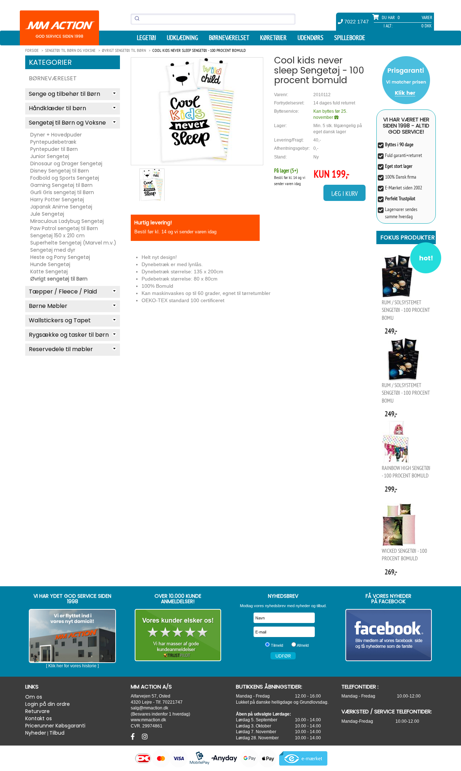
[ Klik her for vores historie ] (72, 665)
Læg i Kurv (344, 193)
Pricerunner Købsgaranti (55, 725)
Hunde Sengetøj (50, 264)
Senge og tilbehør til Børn (64, 94)
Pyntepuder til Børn (54, 149)
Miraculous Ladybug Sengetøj (67, 221)
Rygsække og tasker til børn (69, 335)
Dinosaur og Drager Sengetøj (66, 163)
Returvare (37, 711)
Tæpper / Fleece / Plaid (63, 291)
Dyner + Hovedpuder (56, 134)
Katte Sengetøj (49, 271)
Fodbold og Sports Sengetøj (64, 177)
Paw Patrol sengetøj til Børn (64, 228)
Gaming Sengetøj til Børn (61, 185)
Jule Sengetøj (47, 214)
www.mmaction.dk (148, 719)
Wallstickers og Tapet (60, 320)
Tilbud (56, 732)
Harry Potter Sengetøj (57, 199)
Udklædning (182, 37)
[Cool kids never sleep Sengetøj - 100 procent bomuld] (197, 111)
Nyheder (35, 732)
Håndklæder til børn (57, 108)
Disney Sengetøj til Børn (59, 170)
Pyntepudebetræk (53, 141)
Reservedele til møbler (61, 349)
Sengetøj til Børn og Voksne (67, 122)
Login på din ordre (47, 704)
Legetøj (146, 37)
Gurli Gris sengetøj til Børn (62, 192)
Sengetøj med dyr (52, 250)
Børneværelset (229, 37)
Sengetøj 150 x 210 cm (57, 235)
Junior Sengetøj (49, 156)
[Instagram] (145, 736)
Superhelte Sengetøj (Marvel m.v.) (73, 242)
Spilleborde (349, 37)
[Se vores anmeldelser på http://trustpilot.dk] (178, 635)
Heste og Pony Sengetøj (60, 257)
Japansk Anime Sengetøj (61, 206)
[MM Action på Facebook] (389, 635)
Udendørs (310, 37)
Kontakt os (38, 718)
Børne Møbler (48, 306)
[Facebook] (133, 736)
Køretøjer (273, 37)
